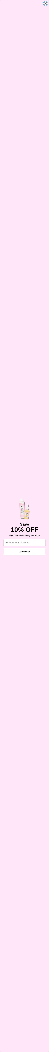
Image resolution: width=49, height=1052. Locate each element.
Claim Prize (24, 552)
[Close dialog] (45, 3)
